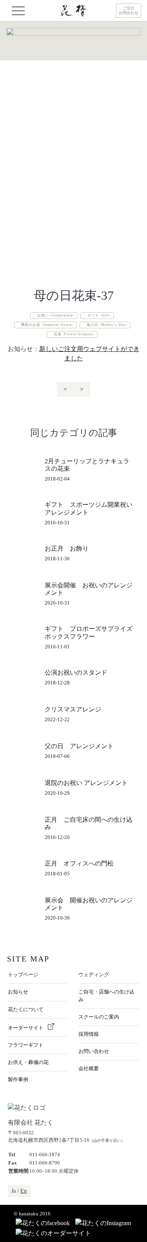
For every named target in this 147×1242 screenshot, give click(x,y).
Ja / (19, 1191)
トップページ (23, 974)
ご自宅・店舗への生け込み (106, 995)
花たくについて (26, 1009)
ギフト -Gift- (99, 315)
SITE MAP (28, 958)
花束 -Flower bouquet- (74, 334)
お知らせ (18, 992)
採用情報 (88, 1034)
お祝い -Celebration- (55, 315)
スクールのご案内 (98, 1017)
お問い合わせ (93, 1051)
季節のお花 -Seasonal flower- (47, 325)
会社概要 (88, 1068)
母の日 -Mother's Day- (107, 325)
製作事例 (18, 1079)
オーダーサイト (26, 1028)
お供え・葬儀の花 (28, 1062)
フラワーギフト (26, 1045)
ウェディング (93, 974)
